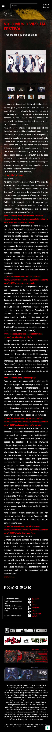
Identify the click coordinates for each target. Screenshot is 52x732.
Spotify (35, 599)
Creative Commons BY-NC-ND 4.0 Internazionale (30, 727)
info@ (34, 616)
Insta (34, 605)
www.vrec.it (9, 577)
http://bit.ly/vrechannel (14, 175)
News (34, 610)
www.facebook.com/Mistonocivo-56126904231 (25, 216)
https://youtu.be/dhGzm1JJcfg (18, 337)
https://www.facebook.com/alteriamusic (22, 526)
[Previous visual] (11, 61)
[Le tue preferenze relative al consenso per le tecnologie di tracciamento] (47, 727)
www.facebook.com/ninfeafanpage (20, 378)
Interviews (36, 613)
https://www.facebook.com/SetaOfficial (22, 276)
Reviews (35, 607)
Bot (33, 602)
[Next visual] (41, 61)
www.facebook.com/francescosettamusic (23, 334)
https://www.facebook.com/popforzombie (23, 418)
